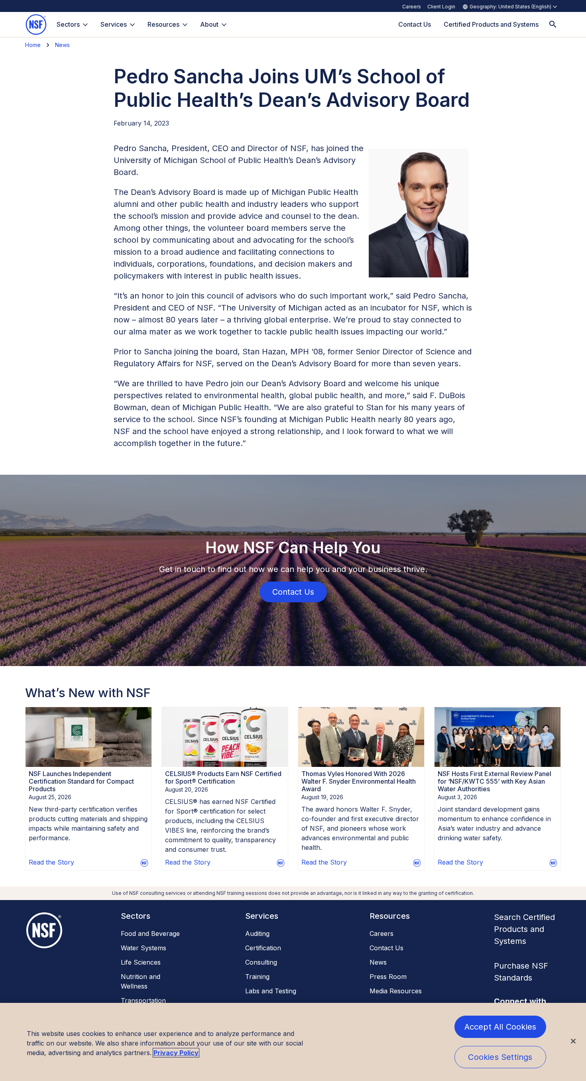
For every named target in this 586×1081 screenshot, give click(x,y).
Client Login (441, 7)
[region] (293, 1042)
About (209, 24)
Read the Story (51, 862)
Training (257, 977)
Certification (263, 948)
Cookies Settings (500, 1057)
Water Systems (143, 948)
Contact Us (386, 948)
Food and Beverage (150, 934)
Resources (163, 24)
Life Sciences (141, 962)
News (62, 44)
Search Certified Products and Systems (524, 929)
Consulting (261, 962)
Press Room (388, 977)
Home (33, 44)
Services (113, 24)
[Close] (573, 1041)
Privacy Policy (176, 1053)
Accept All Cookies (500, 1027)
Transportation (143, 1000)
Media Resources (396, 991)
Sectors (68, 24)
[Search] (553, 24)
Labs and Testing (270, 991)
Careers (411, 7)
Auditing (257, 934)
